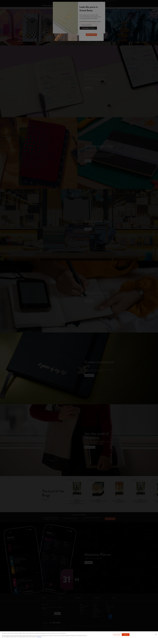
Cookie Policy (39, 636)
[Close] (156, 634)
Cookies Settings (117, 634)
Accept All (126, 634)
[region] (79, 634)
